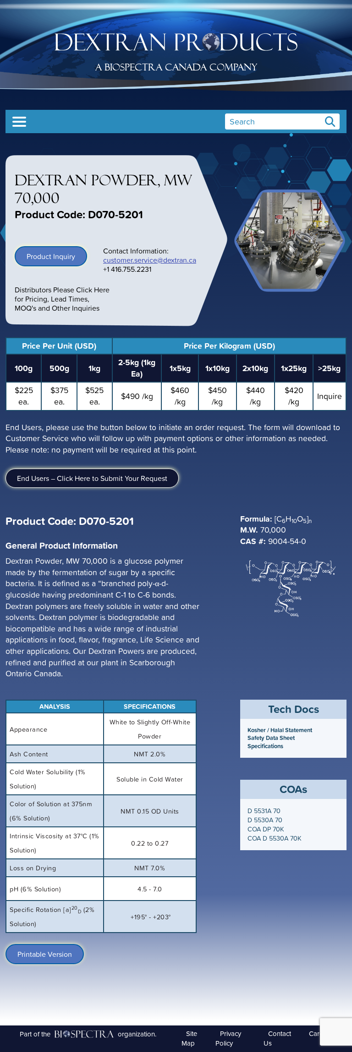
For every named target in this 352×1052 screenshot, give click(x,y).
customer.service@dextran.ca (149, 260)
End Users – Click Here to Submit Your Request (92, 478)
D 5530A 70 (265, 820)
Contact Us (277, 1038)
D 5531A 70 (264, 810)
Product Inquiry (51, 256)
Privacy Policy (228, 1038)
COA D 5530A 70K (275, 838)
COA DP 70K (266, 829)
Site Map (189, 1038)
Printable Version (44, 954)
